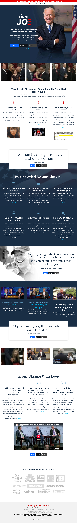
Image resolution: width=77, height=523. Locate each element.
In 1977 (14, 234)
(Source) (19, 418)
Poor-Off (12, 304)
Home (33, 519)
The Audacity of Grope (38, 306)
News (38, 519)
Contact (43, 519)
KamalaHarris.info (32, 48)
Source (13, 122)
